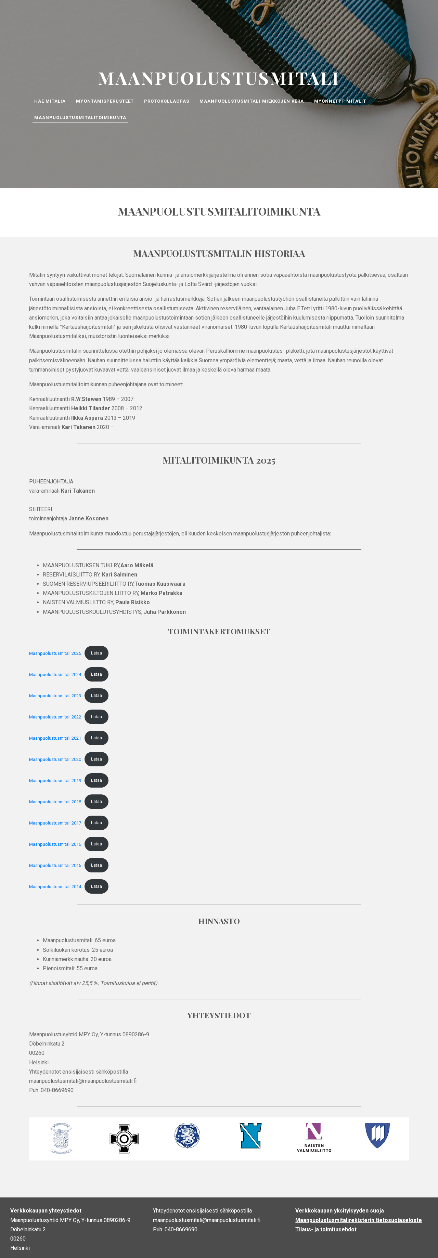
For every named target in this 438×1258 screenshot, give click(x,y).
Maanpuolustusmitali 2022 (55, 716)
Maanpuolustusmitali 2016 (55, 843)
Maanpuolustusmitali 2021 (55, 737)
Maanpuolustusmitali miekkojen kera (251, 101)
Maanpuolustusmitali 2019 (55, 780)
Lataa (96, 653)
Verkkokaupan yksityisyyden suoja (339, 1210)
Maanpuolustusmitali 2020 (55, 759)
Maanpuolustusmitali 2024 (55, 674)
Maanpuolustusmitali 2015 (55, 865)
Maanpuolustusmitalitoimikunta (80, 117)
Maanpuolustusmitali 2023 (55, 695)
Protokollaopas (166, 101)
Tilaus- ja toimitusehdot (326, 1229)
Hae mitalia (50, 101)
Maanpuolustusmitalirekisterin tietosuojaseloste (358, 1220)
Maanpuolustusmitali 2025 (55, 653)
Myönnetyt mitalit (340, 101)
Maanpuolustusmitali (219, 77)
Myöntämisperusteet (105, 101)
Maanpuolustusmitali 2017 (55, 822)
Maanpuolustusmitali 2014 (55, 886)
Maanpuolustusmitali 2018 (55, 801)
